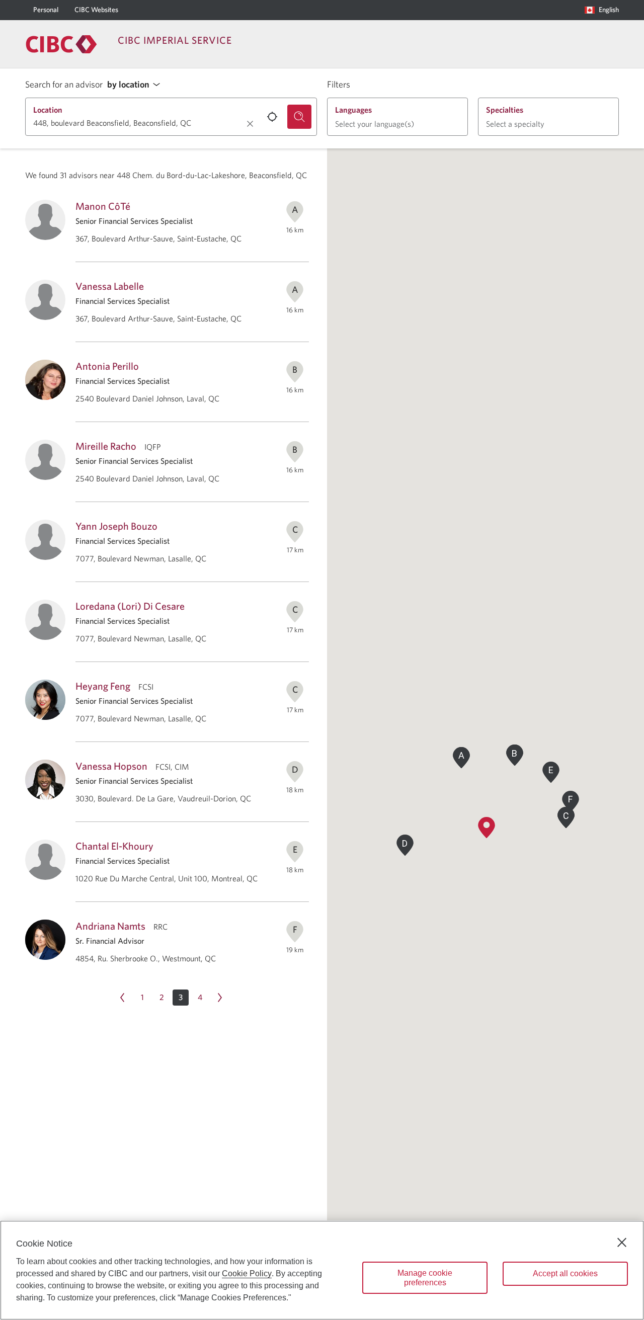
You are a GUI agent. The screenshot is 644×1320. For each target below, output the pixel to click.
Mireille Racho (105, 446)
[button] (136, 85)
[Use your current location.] (272, 117)
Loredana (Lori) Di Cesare (130, 606)
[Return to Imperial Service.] (61, 44)
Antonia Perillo (107, 366)
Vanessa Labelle (109, 286)
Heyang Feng (102, 686)
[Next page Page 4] (220, 997)
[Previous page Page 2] (122, 997)
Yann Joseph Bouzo (116, 526)
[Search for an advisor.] (299, 117)
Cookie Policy (247, 1273)
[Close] (622, 1242)
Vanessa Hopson (111, 766)
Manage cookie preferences (424, 1278)
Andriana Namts (110, 926)
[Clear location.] (250, 124)
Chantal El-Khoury (114, 846)
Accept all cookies (565, 1273)
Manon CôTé (102, 206)
